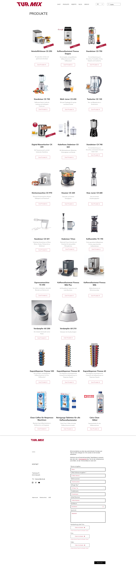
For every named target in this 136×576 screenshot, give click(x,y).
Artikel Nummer (75, 497)
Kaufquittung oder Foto (77, 524)
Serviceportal (83, 459)
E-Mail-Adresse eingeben (78, 472)
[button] (80, 527)
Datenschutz (43, 497)
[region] (94, 231)
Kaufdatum (74, 503)
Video (72, 542)
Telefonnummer (75, 478)
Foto (72, 533)
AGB (49, 497)
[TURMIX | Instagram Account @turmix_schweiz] (33, 483)
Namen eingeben (76, 466)
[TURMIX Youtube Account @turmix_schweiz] (39, 483)
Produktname (74, 491)
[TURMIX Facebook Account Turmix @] (36, 483)
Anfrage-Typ (74, 485)
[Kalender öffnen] (103, 506)
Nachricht (73, 510)
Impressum (35, 497)
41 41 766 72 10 (40, 479)
